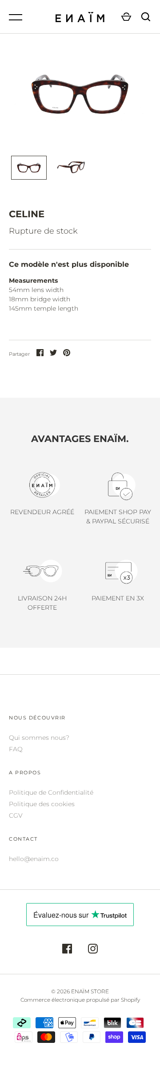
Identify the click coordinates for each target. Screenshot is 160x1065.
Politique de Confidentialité (51, 792)
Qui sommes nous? (39, 738)
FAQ (16, 749)
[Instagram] (93, 950)
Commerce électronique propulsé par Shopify (80, 999)
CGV (16, 815)
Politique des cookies (42, 804)
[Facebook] (67, 950)
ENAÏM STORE (90, 991)
